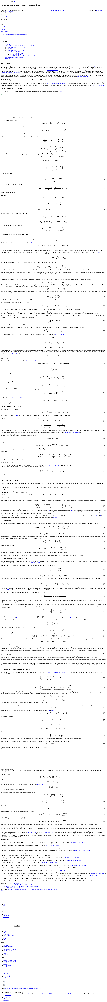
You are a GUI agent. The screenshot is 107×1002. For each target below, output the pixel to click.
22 (71, 510)
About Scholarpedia (8, 998)
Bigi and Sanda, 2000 (61, 83)
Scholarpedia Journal (8, 968)
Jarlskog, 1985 (40, 784)
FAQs (4, 938)
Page (4, 904)
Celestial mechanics (8, 946)
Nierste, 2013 (67, 432)
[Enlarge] (1, 116)
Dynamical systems (7, 950)
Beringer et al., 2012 (35, 242)
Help (4, 939)
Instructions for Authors (8, 935)
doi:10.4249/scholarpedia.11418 (57, 10)
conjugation (95, 66)
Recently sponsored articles (9, 961)
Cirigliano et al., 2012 (60, 334)
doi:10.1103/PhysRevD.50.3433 (97, 873)
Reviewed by (4, 884)
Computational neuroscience (10, 947)
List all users (6, 966)
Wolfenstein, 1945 (87, 705)
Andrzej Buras (8, 16)
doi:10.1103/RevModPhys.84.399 (75, 860)
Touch (4, 953)
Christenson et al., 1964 (52, 70)
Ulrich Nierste (4, 29)
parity (8, 67)
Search (2, 922)
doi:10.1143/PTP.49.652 (72, 848)
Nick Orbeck (4, 26)
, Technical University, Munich (15, 34)
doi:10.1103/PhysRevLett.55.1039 (90, 875)
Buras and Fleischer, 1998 (28, 562)
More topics (6, 954)
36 (49, 710)
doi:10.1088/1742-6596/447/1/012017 (48, 862)
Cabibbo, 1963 (4, 72)
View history (6, 917)
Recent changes (7, 962)
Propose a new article (8, 934)
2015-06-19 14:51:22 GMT (13, 887)
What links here (7, 973)
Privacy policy (6, 997)
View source (6, 915)
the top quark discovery (48, 867)
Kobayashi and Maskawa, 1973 (15, 72)
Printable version (7, 977)
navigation (7, 11)
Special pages (6, 976)
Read (4, 914)
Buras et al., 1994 (55, 710)
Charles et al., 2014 (48, 832)
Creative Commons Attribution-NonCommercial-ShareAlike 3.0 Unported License (59, 993)
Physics (5, 951)
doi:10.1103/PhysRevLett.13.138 (77, 842)
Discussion (6, 905)
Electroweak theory (7, 893)
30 (70, 617)
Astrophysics (6, 945)
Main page (5, 931)
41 (10, 747)
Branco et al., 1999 (51, 83)
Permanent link (6, 979)
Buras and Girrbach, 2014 (83, 76)
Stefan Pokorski (4, 31)
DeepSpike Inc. (17, 1)
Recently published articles (9, 960)
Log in (5, 898)
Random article (6, 936)
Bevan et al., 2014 (32, 832)
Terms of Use (8, 995)
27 (8, 589)
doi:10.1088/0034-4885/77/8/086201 (82, 850)
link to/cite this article (101, 10)
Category (3, 890)
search (11, 11)
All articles (5, 964)
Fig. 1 (61, 91)
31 (16, 617)
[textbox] (19, 47)
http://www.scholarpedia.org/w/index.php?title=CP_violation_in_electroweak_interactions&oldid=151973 (32, 889)
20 (96, 515)
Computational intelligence (9, 949)
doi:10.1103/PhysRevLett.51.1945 (61, 870)
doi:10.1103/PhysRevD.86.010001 (71, 858)
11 (86, 327)
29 (39, 592)
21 (100, 515)
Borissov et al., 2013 (75, 432)
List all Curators (7, 965)
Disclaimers (6, 1000)
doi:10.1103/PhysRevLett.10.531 (53, 845)
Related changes (7, 975)
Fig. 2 (50, 747)
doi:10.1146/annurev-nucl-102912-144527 (79, 865)
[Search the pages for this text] (17, 926)
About (4, 932)
